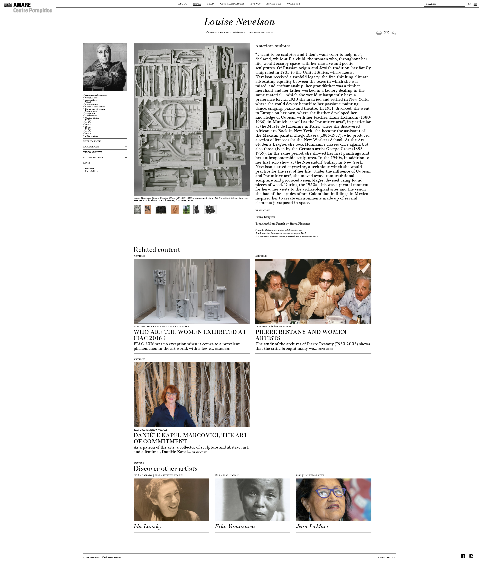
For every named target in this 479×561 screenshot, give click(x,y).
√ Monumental (90, 111)
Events (256, 3)
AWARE (294, 3)
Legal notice (387, 557)
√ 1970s (87, 131)
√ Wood (87, 102)
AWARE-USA (273, 3)
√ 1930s (87, 122)
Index (197, 3)
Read (210, 3)
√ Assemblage (90, 100)
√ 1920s (87, 120)
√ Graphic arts (90, 98)
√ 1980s (87, 133)
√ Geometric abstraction (95, 95)
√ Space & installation (94, 107)
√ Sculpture (89, 113)
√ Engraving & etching (94, 109)
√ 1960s (87, 129)
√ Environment (90, 104)
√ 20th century (90, 136)
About (182, 3)
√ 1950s (87, 127)
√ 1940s (87, 125)
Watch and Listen (232, 3)
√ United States (91, 118)
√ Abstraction (90, 116)
